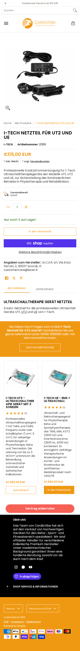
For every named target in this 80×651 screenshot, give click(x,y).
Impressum (17, 621)
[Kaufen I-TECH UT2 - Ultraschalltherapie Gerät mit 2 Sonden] (21, 378)
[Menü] (6, 23)
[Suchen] (75, 10)
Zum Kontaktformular (40, 347)
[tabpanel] (40, 305)
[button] (73, 23)
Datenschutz (33, 621)
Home (8, 123)
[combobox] (37, 10)
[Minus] (8, 207)
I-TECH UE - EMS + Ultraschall (57, 399)
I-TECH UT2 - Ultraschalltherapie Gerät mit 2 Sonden (20, 402)
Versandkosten (39, 161)
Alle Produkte (23, 123)
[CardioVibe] (39, 23)
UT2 (24, 312)
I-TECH (8, 144)
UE (35, 312)
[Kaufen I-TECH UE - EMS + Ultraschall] (59, 378)
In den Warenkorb (40, 231)
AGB (6, 621)
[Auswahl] (26, 207)
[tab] (17, 289)
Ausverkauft (21, 490)
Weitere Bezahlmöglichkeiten (40, 252)
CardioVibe (10, 617)
